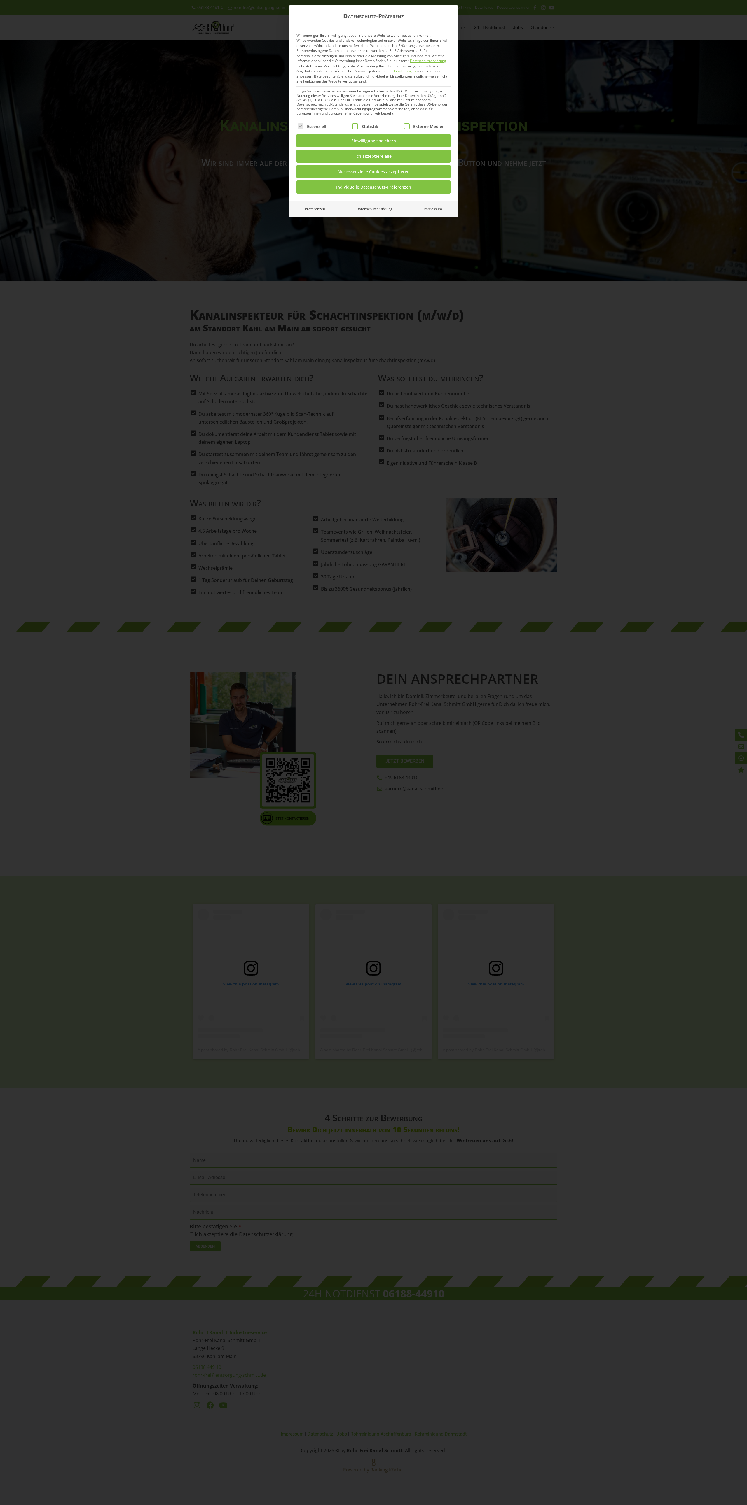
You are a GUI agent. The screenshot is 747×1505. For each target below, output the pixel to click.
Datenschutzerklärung (428, 60)
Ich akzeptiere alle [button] (373, 156)
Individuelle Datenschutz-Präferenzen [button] (373, 187)
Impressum (433, 208)
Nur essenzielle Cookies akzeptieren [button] (374, 171)
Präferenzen (315, 208)
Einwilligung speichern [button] (373, 140)
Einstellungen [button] (405, 71)
